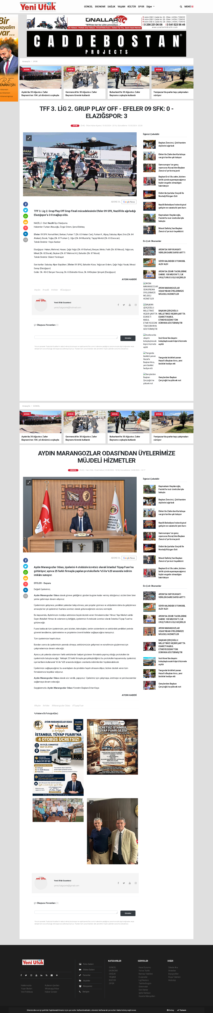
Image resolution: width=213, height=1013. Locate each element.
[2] (112, 746)
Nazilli (51, 223)
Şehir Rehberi (145, 993)
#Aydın (37, 705)
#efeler (54, 290)
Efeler (37, 234)
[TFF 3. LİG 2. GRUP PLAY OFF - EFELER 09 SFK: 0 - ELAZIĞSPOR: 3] (80, 164)
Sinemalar (143, 986)
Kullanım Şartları (52, 985)
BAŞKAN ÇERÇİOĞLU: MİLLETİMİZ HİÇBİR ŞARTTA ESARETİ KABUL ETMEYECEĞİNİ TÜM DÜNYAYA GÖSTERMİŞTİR (172, 317)
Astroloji (172, 980)
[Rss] (48, 975)
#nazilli (45, 290)
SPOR (141, 6)
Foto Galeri (88, 964)
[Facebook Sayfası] (22, 975)
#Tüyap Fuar (78, 705)
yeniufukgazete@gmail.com (66, 885)
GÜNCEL (88, 6)
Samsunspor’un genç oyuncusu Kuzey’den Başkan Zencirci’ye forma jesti (172, 167)
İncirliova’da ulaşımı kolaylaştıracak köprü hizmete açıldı (173, 341)
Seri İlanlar (143, 990)
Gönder (128, 338)
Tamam (182, 1010)
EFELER (38, 583)
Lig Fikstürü (144, 980)
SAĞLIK (111, 6)
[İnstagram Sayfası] (32, 975)
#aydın (37, 290)
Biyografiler (173, 974)
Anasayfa (26, 61)
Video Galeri (88, 969)
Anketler (172, 970)
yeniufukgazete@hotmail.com (67, 307)
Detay (171, 1010)
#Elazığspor (65, 290)
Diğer (149, 6)
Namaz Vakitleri (146, 974)
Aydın (37, 595)
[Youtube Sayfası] (38, 975)
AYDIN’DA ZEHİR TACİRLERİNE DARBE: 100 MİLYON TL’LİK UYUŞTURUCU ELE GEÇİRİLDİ (172, 274)
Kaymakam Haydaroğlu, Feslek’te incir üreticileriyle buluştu (171, 218)
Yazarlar (86, 975)
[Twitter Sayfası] (27, 975)
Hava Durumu (145, 967)
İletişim (85, 992)
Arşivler (86, 980)
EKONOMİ (100, 6)
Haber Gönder (51, 992)
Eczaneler (143, 977)
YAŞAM (121, 6)
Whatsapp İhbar (52, 988)
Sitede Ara (173, 967)
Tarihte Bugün (145, 983)
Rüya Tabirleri (174, 977)
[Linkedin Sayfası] (43, 975)
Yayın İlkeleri (26, 988)
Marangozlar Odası (50, 595)
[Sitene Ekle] (58, 975)
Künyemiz (87, 986)
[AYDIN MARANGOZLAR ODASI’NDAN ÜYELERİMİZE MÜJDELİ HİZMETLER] (80, 514)
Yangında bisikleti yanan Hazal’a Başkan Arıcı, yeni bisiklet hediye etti (170, 360)
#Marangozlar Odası (61, 705)
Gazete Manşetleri (147, 996)
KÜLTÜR (132, 6)
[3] (58, 810)
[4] (112, 831)
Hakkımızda (26, 985)
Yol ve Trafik (144, 970)
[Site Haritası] (53, 975)
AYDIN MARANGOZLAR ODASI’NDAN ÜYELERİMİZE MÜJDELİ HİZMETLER (171, 291)
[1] (58, 757)
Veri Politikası (27, 992)
